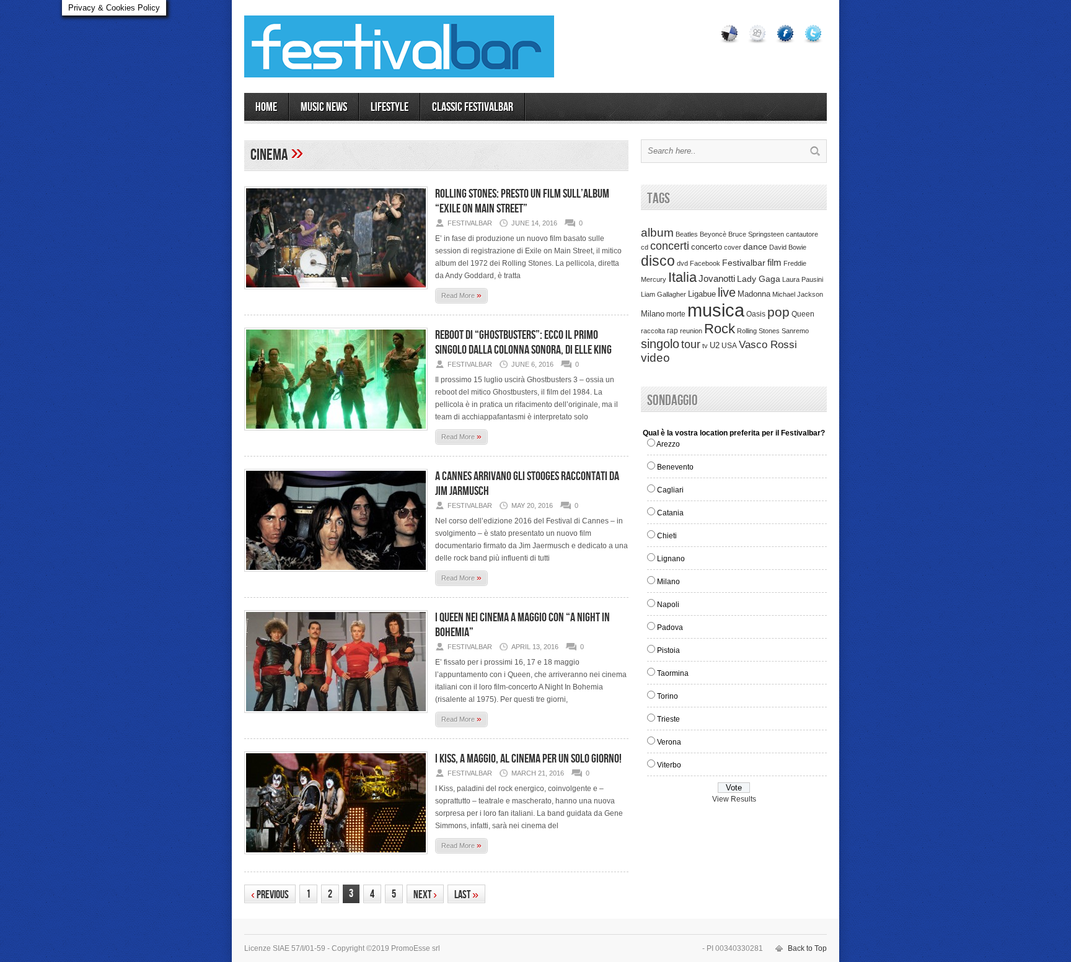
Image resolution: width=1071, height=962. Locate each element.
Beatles (687, 234)
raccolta (653, 331)
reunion (691, 331)
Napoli (668, 604)
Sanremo (795, 331)
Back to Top (807, 948)
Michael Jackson (797, 294)
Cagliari (670, 490)
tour (690, 344)
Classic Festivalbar (472, 107)
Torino (667, 696)
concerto (706, 247)
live (727, 292)
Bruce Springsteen (756, 234)
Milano (652, 313)
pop (778, 312)
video (655, 357)
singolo (660, 344)
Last (466, 894)
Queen (802, 314)
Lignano (671, 558)
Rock (719, 328)
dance (755, 246)
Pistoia (668, 650)
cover (732, 247)
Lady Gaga (758, 279)
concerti (669, 246)
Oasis (755, 314)
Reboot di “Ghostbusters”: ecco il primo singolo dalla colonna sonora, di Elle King (523, 342)
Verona (669, 742)
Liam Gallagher (663, 294)
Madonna (754, 294)
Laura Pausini (802, 279)
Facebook (705, 263)
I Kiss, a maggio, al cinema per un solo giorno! (528, 758)
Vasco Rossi (768, 345)
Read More (461, 295)
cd (644, 247)
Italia (682, 277)
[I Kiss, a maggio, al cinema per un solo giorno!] (336, 858)
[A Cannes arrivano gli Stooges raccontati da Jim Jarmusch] (336, 575)
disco (658, 261)
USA (729, 345)
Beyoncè (713, 234)
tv (705, 345)
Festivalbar (743, 263)
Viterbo (669, 765)
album (657, 232)
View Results (734, 799)
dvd (682, 263)
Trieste (668, 719)
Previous (270, 894)
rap (672, 330)
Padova (670, 627)
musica (715, 310)
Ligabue (702, 294)
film (774, 263)
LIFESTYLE (389, 107)
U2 (715, 345)
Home (266, 107)
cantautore (802, 234)
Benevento (675, 467)
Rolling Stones (758, 331)
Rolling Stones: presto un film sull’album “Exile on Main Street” (522, 201)
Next (425, 894)
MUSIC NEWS (324, 107)
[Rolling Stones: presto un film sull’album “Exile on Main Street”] (336, 293)
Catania (670, 513)
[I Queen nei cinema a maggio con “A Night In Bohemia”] (336, 716)
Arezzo (668, 444)
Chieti (667, 535)
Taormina (673, 673)
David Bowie (787, 247)
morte (675, 314)
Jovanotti (717, 279)
